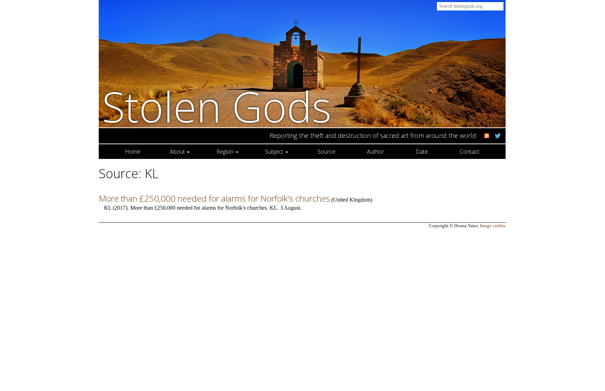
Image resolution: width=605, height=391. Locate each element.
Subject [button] (275, 151)
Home (132, 151)
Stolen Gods (217, 106)
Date (422, 151)
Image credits (492, 225)
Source (326, 151)
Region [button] (225, 151)
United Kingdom (351, 200)
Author (375, 151)
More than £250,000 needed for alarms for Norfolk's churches (214, 198)
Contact (469, 151)
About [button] (178, 151)
